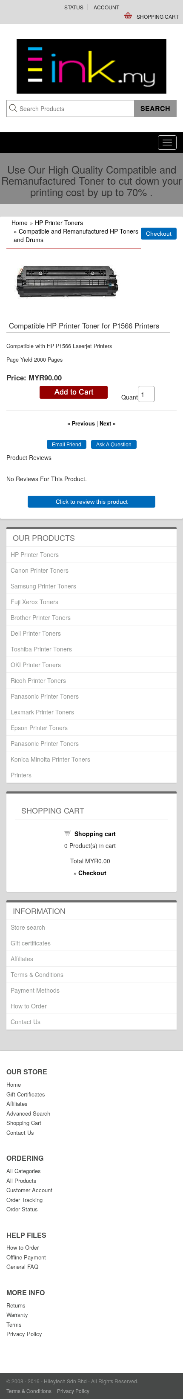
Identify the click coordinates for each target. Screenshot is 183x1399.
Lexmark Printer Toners (42, 712)
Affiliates (22, 958)
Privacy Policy (24, 1334)
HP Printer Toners (59, 222)
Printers (21, 775)
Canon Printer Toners (40, 570)
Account (106, 7)
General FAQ (22, 1266)
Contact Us (25, 1021)
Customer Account (29, 1190)
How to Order (29, 1006)
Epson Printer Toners (39, 727)
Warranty (17, 1314)
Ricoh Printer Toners (38, 680)
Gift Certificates (25, 1094)
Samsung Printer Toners (43, 586)
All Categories (23, 1171)
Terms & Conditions (37, 974)
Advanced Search (28, 1113)
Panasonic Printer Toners (45, 696)
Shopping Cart (158, 16)
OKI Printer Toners (36, 664)
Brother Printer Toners (41, 617)
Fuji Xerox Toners (34, 601)
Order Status (22, 1209)
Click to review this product (92, 502)
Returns (16, 1305)
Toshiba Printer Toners (41, 649)
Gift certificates (31, 943)
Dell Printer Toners (36, 633)
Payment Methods (35, 990)
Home (19, 222)
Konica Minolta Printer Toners (50, 759)
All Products (21, 1180)
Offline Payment (26, 1257)
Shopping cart (95, 833)
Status (73, 7)
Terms (14, 1324)
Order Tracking (24, 1200)
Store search (28, 927)
